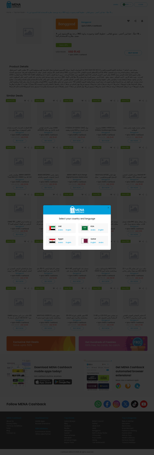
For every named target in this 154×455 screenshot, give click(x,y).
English (68, 230)
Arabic (61, 230)
